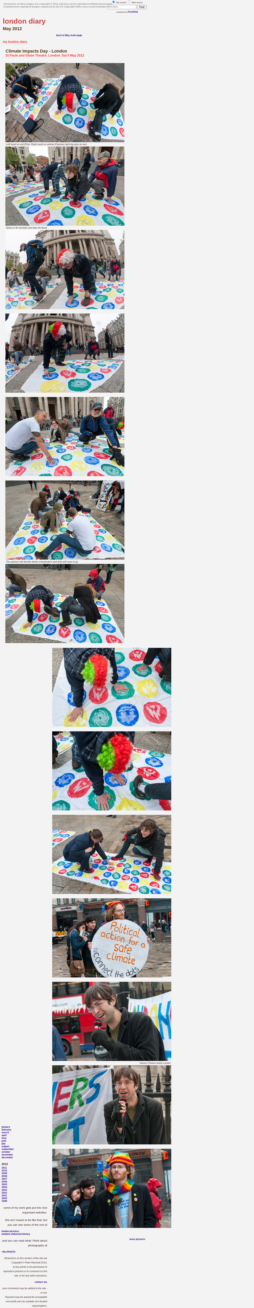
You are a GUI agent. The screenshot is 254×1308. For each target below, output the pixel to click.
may (4, 1138)
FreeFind (133, 12)
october (6, 1152)
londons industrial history (16, 1234)
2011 (4, 1167)
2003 (4, 1190)
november (7, 1154)
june (4, 1140)
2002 (4, 1192)
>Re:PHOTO (8, 1251)
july (4, 1143)
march (5, 1132)
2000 (4, 1198)
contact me (41, 1282)
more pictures (137, 1239)
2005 (4, 1184)
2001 (4, 1195)
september (8, 1149)
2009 (4, 1173)
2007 (4, 1179)
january (6, 1127)
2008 (4, 1176)
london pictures (10, 1231)
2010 (4, 1170)
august (5, 1146)
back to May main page (69, 35)
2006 (4, 1181)
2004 (4, 1187)
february (6, 1129)
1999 (4, 1201)
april (4, 1135)
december (7, 1157)
